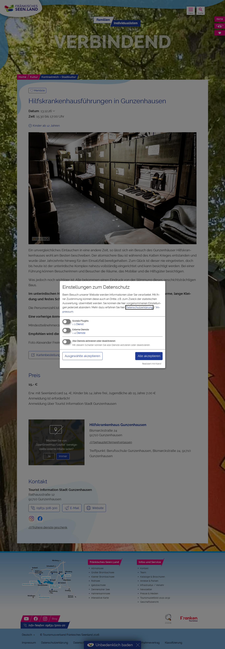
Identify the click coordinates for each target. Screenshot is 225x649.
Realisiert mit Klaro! (151, 363)
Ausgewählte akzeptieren (82, 356)
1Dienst (78, 324)
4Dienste (78, 332)
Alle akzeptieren (149, 356)
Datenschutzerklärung (139, 307)
